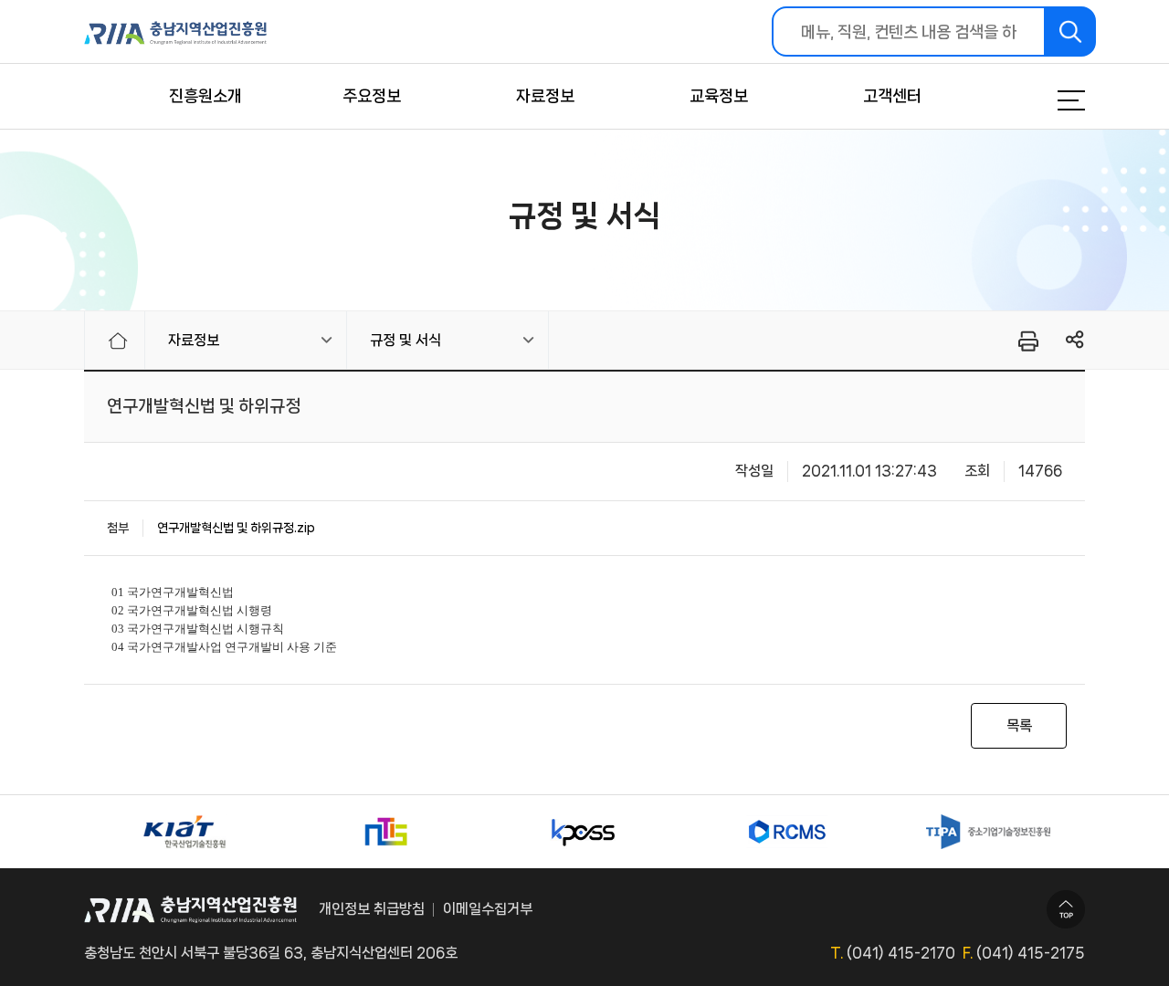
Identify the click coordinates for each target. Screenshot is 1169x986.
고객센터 (892, 96)
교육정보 (719, 96)
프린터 (1027, 340)
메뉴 (1048, 100)
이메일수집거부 (487, 909)
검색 (1071, 31)
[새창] (184, 831)
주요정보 (371, 96)
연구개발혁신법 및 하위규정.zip (236, 527)
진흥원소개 (205, 96)
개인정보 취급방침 (372, 909)
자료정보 (545, 96)
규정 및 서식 (405, 340)
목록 (1019, 725)
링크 (1075, 340)
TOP (1066, 909)
